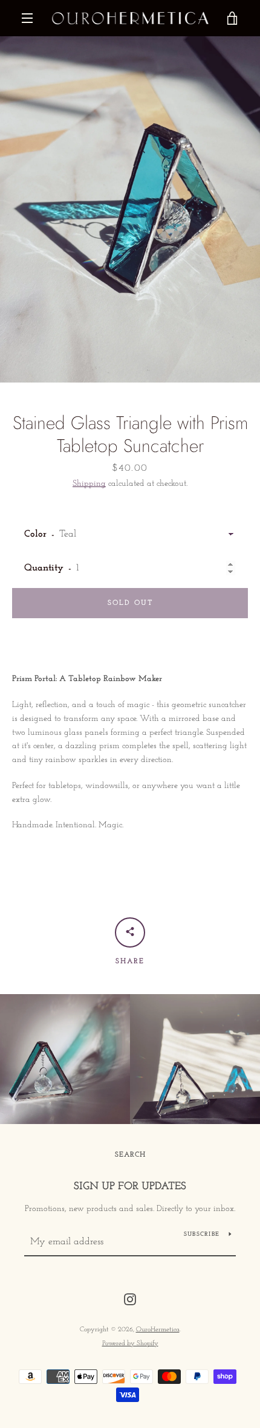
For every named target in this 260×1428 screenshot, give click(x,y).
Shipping (89, 483)
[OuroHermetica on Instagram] (130, 1299)
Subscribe (201, 1234)
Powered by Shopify (130, 1343)
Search (130, 1154)
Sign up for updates (130, 1186)
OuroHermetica (158, 1329)
